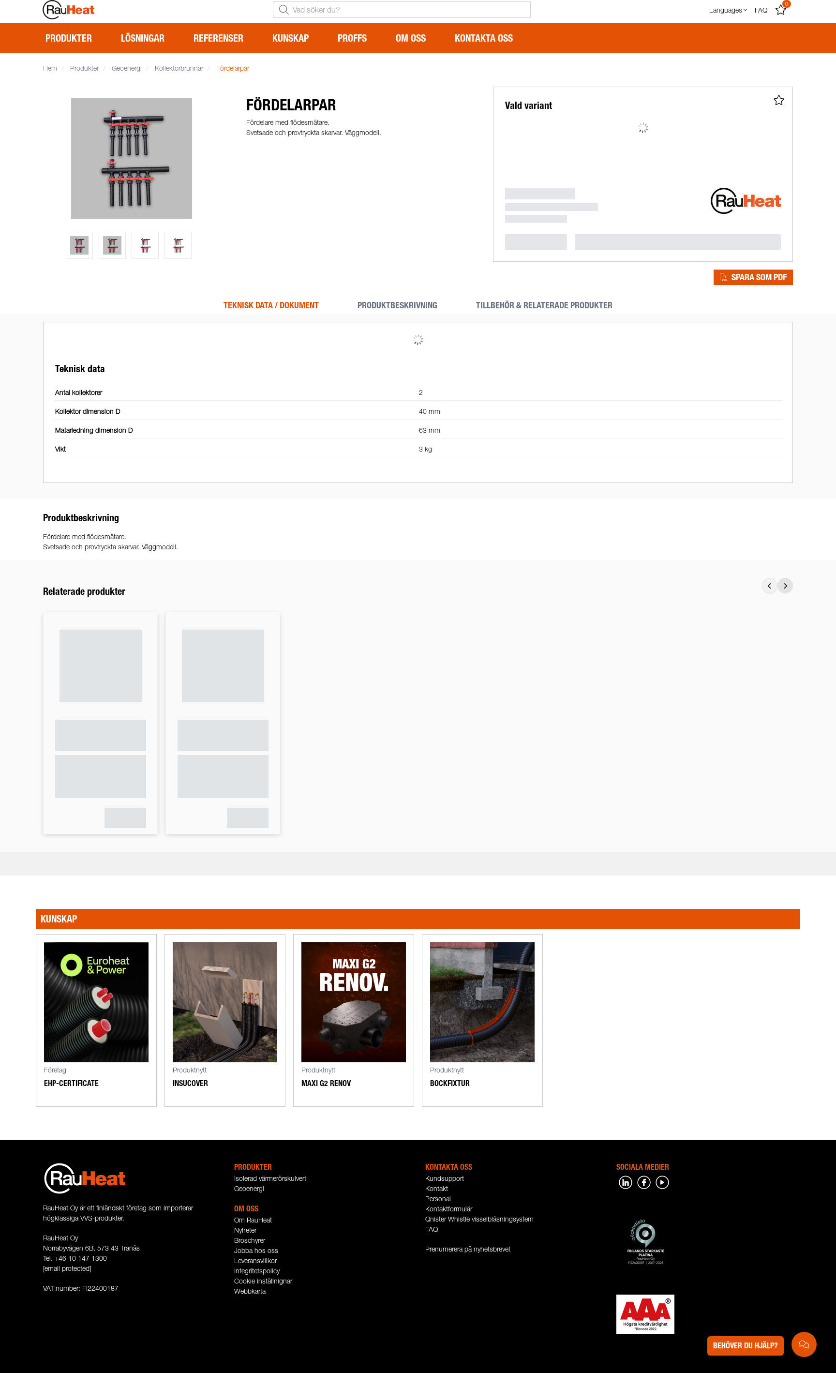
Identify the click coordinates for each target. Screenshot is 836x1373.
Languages (725, 10)
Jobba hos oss (256, 1250)
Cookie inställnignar (263, 1281)
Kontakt (436, 1188)
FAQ (431, 1229)
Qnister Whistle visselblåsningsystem (479, 1219)
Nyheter (245, 1230)
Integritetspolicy (257, 1271)
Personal (438, 1198)
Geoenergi (249, 1188)
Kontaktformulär (448, 1209)
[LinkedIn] (625, 1181)
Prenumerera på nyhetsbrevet (467, 1249)
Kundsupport (444, 1178)
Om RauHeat (253, 1220)
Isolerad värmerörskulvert (270, 1178)
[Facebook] (644, 1181)
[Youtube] (662, 1181)
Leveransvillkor (255, 1260)
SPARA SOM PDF (759, 277)
